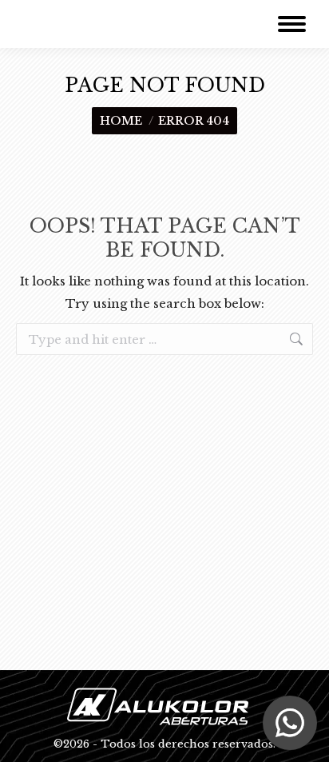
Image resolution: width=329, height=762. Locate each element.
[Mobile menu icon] (292, 24)
